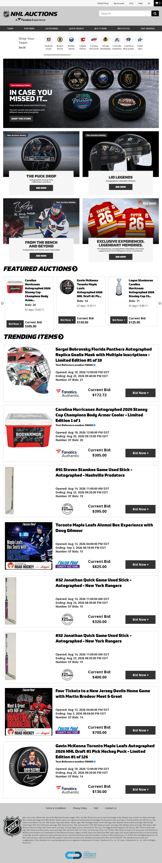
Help (140, 3)
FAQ (131, 3)
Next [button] (159, 303)
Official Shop (103, 3)
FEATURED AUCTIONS (37, 269)
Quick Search (76, 28)
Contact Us (111, 808)
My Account (119, 3)
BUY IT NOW (100, 28)
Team (10, 28)
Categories (51, 28)
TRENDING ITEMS (30, 337)
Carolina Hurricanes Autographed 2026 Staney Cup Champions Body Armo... (38, 290)
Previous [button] (2, 303)
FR (149, 3)
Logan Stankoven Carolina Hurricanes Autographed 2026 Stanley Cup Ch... (141, 288)
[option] (29, 303)
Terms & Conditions (55, 808)
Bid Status (124, 28)
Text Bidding (147, 28)
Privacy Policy (80, 808)
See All (22, 47)
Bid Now (14, 324)
